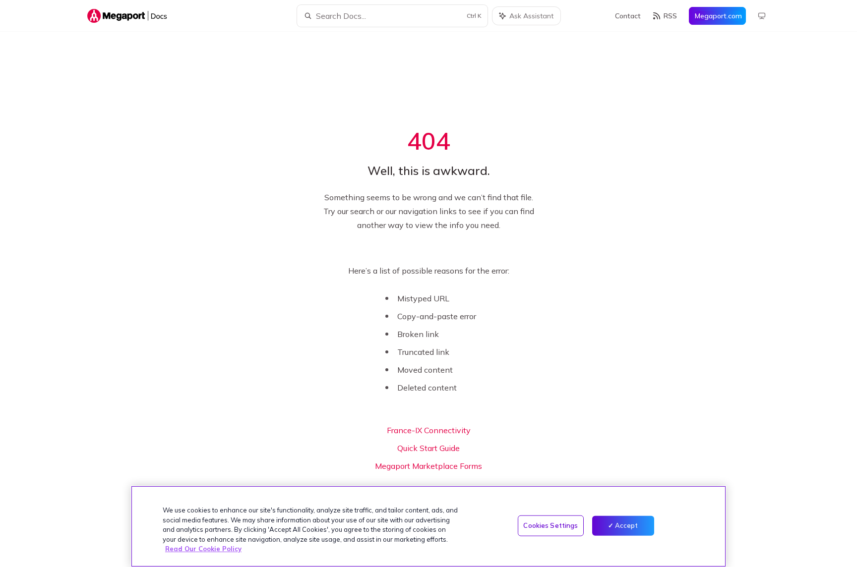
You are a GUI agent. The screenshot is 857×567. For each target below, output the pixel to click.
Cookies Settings (550, 525)
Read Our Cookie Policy (203, 549)
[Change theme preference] (762, 16)
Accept (626, 525)
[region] (428, 526)
